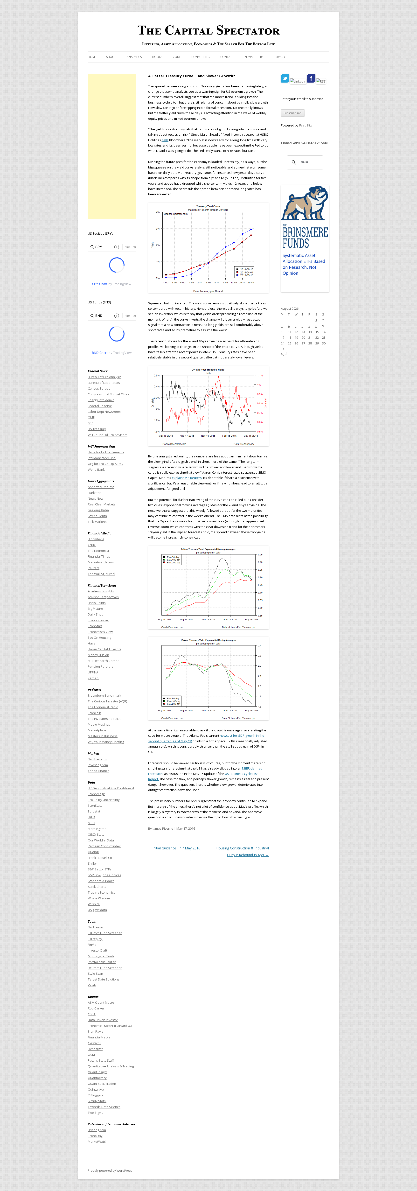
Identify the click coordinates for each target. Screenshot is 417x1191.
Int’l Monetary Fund (102, 458)
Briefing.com (97, 1130)
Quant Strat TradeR (102, 1083)
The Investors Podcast (104, 718)
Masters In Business (103, 736)
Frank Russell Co (100, 857)
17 (282, 337)
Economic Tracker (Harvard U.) (110, 1025)
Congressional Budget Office (109, 394)
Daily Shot (95, 614)
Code (177, 57)
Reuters (93, 568)
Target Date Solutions (103, 979)
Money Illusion (98, 655)
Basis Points (97, 603)
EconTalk (94, 713)
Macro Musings (99, 724)
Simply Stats (97, 1101)
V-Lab (92, 985)
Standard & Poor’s (101, 881)
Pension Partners (100, 666)
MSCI (91, 823)
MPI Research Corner (103, 661)
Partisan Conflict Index (104, 846)
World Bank (96, 469)
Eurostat (94, 811)
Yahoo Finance (98, 771)
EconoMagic (96, 794)
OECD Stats (96, 834)
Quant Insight (97, 1072)
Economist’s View (100, 632)
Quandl (93, 852)
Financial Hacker (100, 1037)
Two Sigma (96, 1112)
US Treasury (97, 429)
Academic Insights (101, 591)
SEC (90, 423)
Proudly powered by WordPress (110, 1171)
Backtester (96, 927)
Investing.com (98, 765)
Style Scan (95, 973)
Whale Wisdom (99, 898)
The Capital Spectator (208, 29)
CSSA (92, 1014)
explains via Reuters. (187, 478)
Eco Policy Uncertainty (104, 800)
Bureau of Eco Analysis (104, 377)
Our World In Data (101, 840)
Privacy (279, 57)
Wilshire (94, 904)
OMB (91, 417)
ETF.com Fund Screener (105, 933)
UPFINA (93, 672)
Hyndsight (95, 1049)
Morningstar (97, 829)
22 (317, 337)
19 (296, 337)
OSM (91, 1054)
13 (303, 331)
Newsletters (254, 57)
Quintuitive (96, 1089)
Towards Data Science (104, 1107)
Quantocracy (97, 1078)
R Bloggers (96, 1095)
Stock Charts (97, 886)
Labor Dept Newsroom (104, 411)
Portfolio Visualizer (102, 962)
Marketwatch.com (101, 562)
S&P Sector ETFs (99, 869)
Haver (92, 643)
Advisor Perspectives (103, 597)
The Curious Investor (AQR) (107, 701)
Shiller (92, 863)
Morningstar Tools (101, 956)
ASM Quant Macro (101, 1002)
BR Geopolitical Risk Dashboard (111, 788)
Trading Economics (101, 892)
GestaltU (94, 1043)
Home (92, 57)
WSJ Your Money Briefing (106, 742)
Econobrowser (98, 620)
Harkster (94, 492)
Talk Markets (97, 521)
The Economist (98, 550)
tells (165, 140)
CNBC (92, 545)
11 (289, 331)
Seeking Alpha (98, 510)
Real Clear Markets (102, 504)
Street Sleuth (97, 516)
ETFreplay (95, 939)
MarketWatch (97, 1141)
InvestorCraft (97, 950)
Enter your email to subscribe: (302, 99)
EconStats (95, 805)
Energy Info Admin (101, 400)
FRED (91, 817)
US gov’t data (97, 910)
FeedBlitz (306, 125)
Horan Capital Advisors (104, 649)
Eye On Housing (99, 637)
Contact (227, 57)
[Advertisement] (112, 146)
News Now (95, 498)
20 (303, 337)
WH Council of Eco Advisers (107, 435)
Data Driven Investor (103, 1020)
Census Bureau (99, 388)
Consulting (200, 57)
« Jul (284, 353)
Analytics (134, 57)
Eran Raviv (96, 1031)
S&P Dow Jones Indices (104, 875)
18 (289, 337)
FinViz (92, 944)
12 (296, 331)
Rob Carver (96, 1008)
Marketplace (97, 730)
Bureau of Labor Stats (104, 382)
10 (282, 331)
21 (310, 337)
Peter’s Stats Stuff (101, 1060)
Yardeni (93, 678)
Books (157, 57)
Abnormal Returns (101, 487)
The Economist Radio (103, 707)
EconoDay (95, 1136)
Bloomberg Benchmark (104, 695)
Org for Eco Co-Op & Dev (105, 464)
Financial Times (99, 556)
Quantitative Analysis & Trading (111, 1066)
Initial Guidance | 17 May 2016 (174, 848)
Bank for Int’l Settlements (106, 452)
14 (310, 331)
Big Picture (95, 608)
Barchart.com (97, 759)
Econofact (95, 626)
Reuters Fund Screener (105, 968)
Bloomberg (96, 539)
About (111, 57)
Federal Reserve (100, 406)
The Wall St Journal (101, 574)
